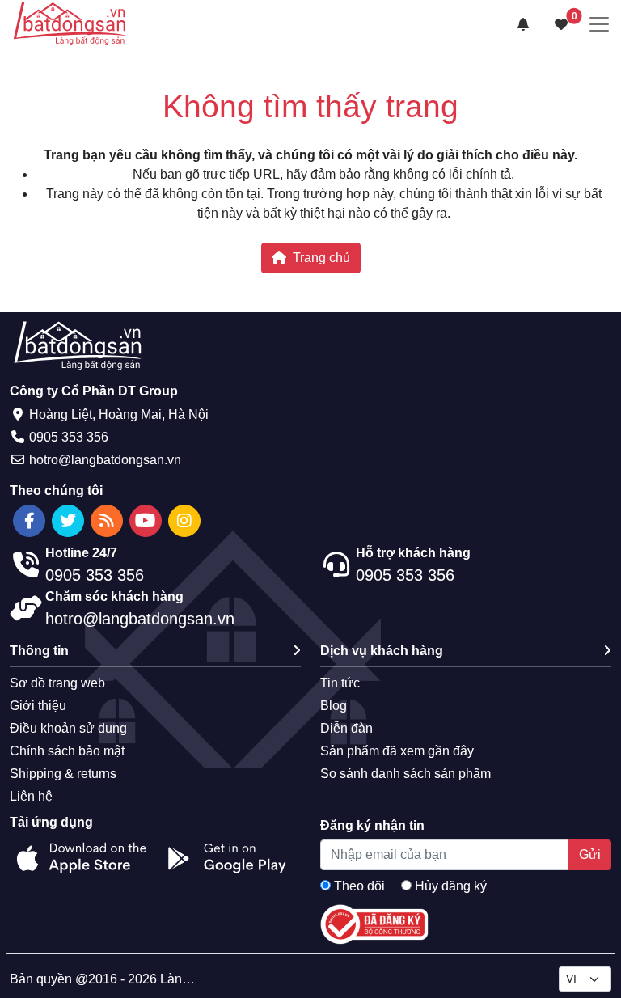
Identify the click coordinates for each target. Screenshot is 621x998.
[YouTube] (145, 521)
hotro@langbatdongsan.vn (105, 460)
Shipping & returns (63, 773)
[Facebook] (29, 521)
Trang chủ (321, 257)
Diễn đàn (346, 728)
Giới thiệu (38, 706)
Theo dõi (359, 886)
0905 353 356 (68, 437)
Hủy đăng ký (451, 886)
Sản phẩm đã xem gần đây (397, 751)
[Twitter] (68, 521)
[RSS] (107, 521)
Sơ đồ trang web (57, 683)
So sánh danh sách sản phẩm (405, 773)
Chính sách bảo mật (67, 751)
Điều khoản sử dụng (68, 728)
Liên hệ (31, 796)
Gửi (590, 854)
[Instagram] (184, 521)
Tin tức (340, 683)
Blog (333, 706)
